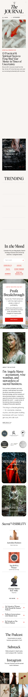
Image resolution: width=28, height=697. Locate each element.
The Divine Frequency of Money (11, 153)
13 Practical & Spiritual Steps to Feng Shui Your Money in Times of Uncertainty (12, 58)
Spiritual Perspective (9, 50)
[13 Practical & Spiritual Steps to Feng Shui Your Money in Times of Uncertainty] (14, 34)
